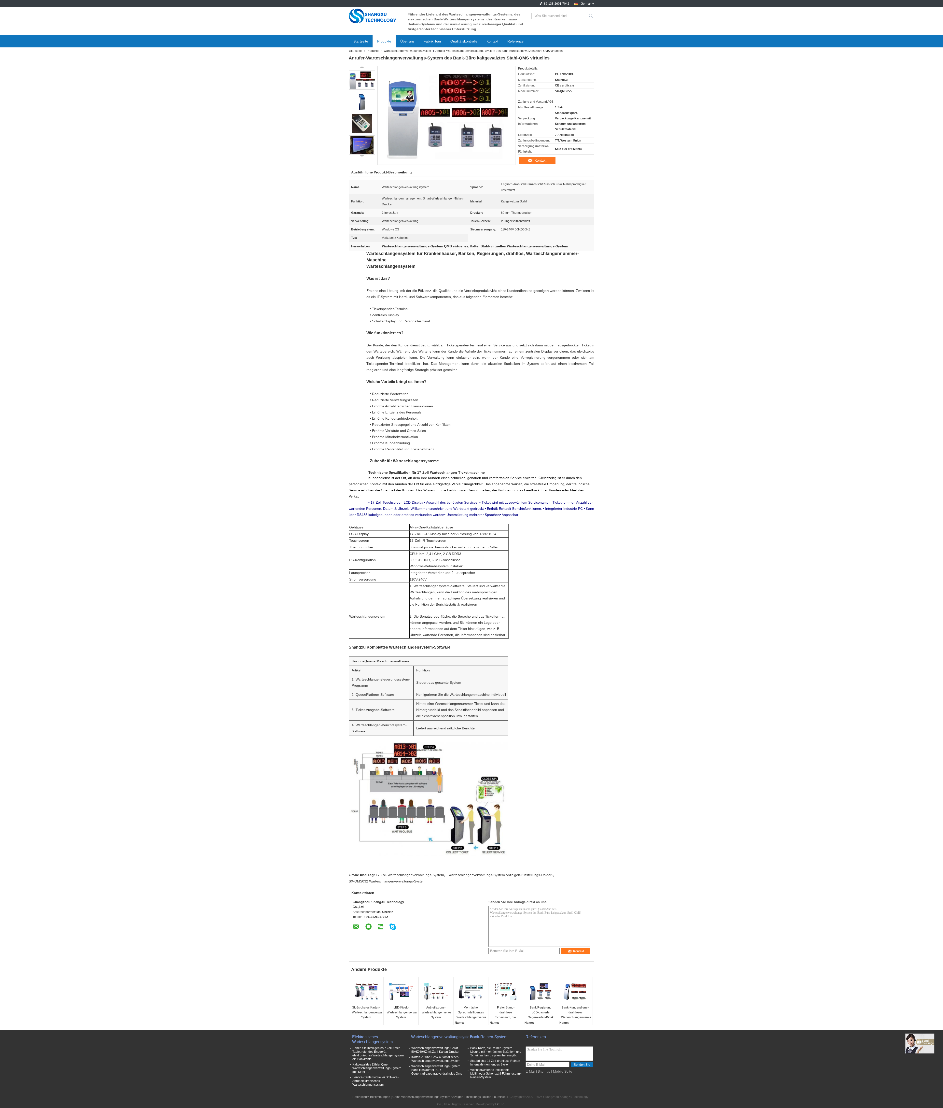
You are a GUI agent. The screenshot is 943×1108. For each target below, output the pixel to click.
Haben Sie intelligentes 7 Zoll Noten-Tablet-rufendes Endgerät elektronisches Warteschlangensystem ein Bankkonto (378, 1053)
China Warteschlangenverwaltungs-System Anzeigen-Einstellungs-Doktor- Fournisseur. (451, 1097)
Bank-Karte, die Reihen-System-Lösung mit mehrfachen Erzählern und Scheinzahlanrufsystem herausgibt (495, 1051)
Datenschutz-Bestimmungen (371, 1097)
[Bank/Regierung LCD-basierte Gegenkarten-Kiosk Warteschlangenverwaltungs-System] (540, 992)
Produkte (384, 41)
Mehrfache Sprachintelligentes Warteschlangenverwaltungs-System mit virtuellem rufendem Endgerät (471, 1013)
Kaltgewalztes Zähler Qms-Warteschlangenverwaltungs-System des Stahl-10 (376, 1068)
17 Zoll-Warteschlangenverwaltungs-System (410, 875)
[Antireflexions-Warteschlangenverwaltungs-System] (436, 992)
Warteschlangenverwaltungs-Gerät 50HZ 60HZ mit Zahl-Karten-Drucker (435, 1049)
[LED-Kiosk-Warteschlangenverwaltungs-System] (401, 992)
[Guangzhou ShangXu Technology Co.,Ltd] (376, 16)
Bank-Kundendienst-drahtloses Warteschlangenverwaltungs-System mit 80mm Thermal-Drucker (576, 1013)
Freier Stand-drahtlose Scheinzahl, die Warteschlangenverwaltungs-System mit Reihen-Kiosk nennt (506, 1013)
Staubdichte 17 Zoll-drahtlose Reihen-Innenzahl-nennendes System (495, 1062)
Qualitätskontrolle (463, 41)
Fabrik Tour (432, 41)
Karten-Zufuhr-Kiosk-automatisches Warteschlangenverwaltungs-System (435, 1059)
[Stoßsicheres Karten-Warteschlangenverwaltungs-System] (366, 992)
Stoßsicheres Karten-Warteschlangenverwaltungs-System (367, 1012)
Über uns (407, 41)
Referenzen (516, 41)
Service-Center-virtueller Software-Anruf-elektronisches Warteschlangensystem (375, 1081)
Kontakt (492, 41)
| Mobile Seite (561, 1071)
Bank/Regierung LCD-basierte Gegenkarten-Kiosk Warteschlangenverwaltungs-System (541, 1013)
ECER (499, 1104)
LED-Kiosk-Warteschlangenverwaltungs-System (401, 1012)
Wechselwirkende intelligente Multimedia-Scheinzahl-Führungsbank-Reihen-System (496, 1073)
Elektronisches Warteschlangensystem (372, 1039)
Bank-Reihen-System (488, 1037)
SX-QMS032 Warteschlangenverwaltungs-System (387, 881)
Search (591, 16)
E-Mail (530, 1071)
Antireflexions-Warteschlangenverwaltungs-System (436, 1012)
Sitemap (544, 1071)
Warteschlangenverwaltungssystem (407, 51)
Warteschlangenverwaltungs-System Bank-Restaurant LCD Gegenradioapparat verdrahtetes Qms (436, 1070)
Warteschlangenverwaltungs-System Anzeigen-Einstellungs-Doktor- (500, 875)
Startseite (360, 41)
